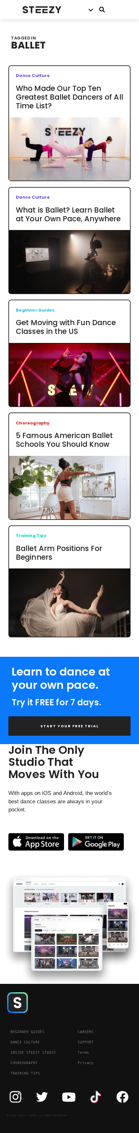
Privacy (85, 1063)
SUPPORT (85, 1042)
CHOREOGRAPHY (23, 1063)
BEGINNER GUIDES (27, 1031)
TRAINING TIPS (25, 1073)
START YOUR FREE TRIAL (69, 726)
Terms (83, 1052)
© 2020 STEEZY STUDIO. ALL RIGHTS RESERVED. (37, 1115)
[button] (90, 9)
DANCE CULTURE (25, 1042)
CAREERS (85, 1031)
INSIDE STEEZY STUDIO (33, 1052)
